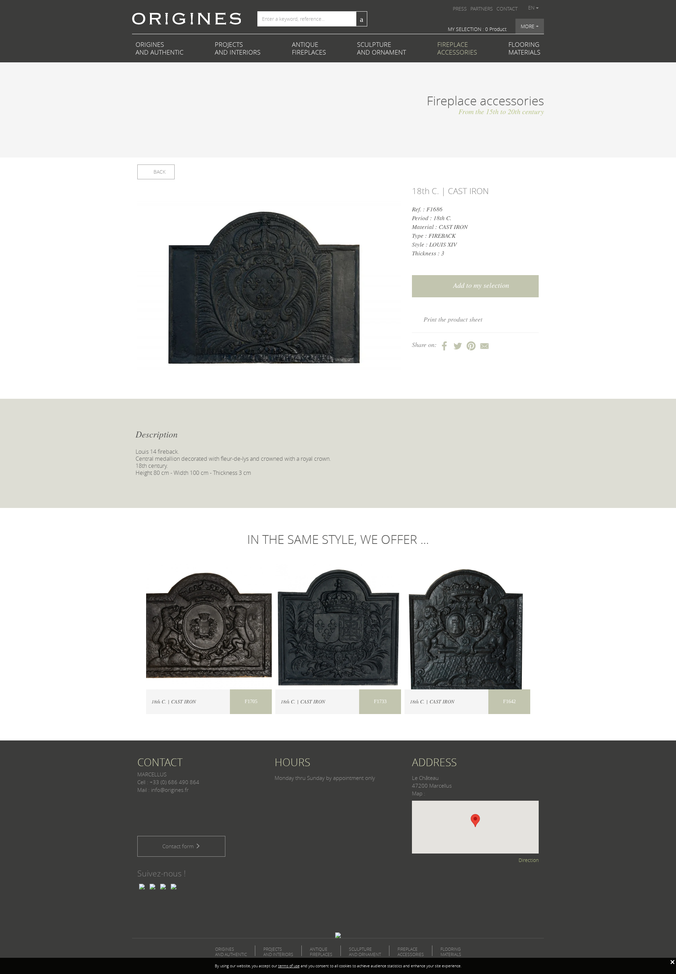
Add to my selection (480, 285)
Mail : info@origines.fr (163, 789)
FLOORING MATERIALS (524, 48)
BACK (158, 171)
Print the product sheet (453, 319)
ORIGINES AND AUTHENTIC (159, 48)
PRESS (460, 8)
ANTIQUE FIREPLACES (309, 48)
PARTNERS (481, 8)
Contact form (178, 846)
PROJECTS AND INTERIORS (238, 48)
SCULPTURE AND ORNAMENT (381, 48)
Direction (529, 860)
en (532, 7)
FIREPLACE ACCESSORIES (457, 48)
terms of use (289, 965)
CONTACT (507, 8)
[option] (269, 285)
